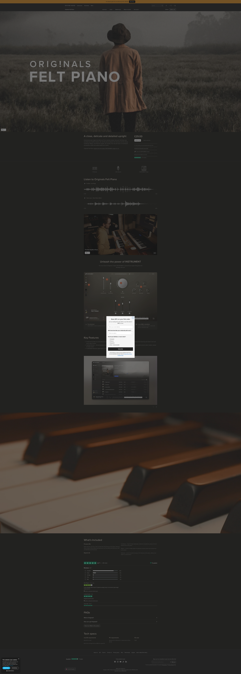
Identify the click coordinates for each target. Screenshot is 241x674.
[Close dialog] (133, 318)
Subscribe (120, 349)
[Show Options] (131, 333)
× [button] (18, 658)
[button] (11, 670)
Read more (11, 665)
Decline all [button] (14, 668)
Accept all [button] (6, 668)
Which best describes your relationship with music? (119, 330)
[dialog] (10, 665)
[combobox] (120, 333)
